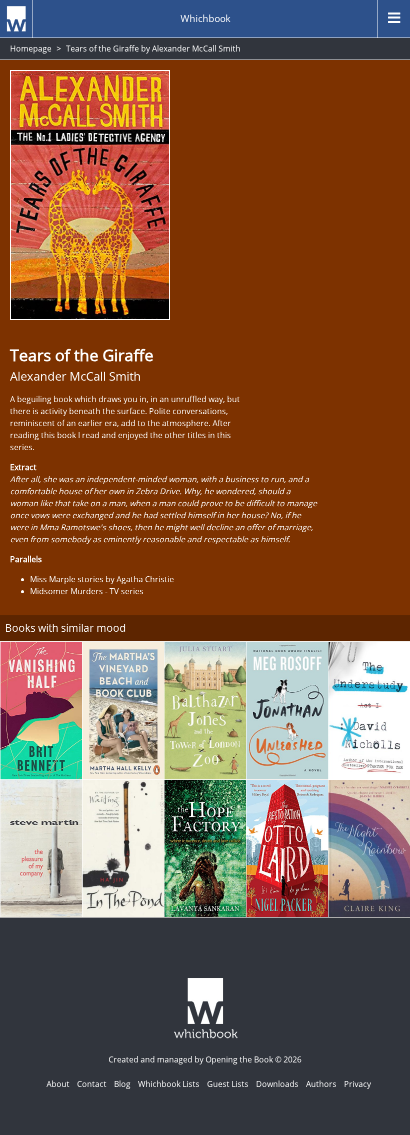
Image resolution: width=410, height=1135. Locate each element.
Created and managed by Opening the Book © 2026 (205, 1059)
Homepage (31, 48)
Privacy (357, 1083)
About (58, 1083)
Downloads (277, 1083)
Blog (122, 1083)
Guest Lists (227, 1083)
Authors (321, 1083)
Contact (91, 1083)
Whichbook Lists (169, 1083)
